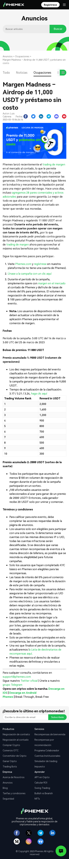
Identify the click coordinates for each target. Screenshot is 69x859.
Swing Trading (42, 787)
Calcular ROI (40, 782)
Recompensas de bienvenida (49, 734)
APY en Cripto (42, 777)
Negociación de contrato (16, 734)
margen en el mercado (51, 283)
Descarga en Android (22, 692)
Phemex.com (23, 264)
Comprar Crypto (11, 744)
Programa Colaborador (46, 750)
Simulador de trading (45, 761)
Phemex (8, 696)
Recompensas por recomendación (44, 742)
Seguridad (8, 798)
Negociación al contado (16, 739)
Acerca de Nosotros (13, 777)
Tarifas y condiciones (14, 793)
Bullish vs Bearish (43, 793)
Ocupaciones (22, 56)
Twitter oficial (29, 680)
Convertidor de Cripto (14, 755)
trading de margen (54, 164)
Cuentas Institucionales (47, 755)
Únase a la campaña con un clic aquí (29, 273)
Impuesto (39, 766)
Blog (5, 787)
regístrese (40, 264)
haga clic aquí (39, 393)
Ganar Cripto (10, 761)
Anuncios (8, 56)
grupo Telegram (12, 684)
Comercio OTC (10, 750)
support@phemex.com (17, 676)
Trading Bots (10, 766)
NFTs (37, 798)
